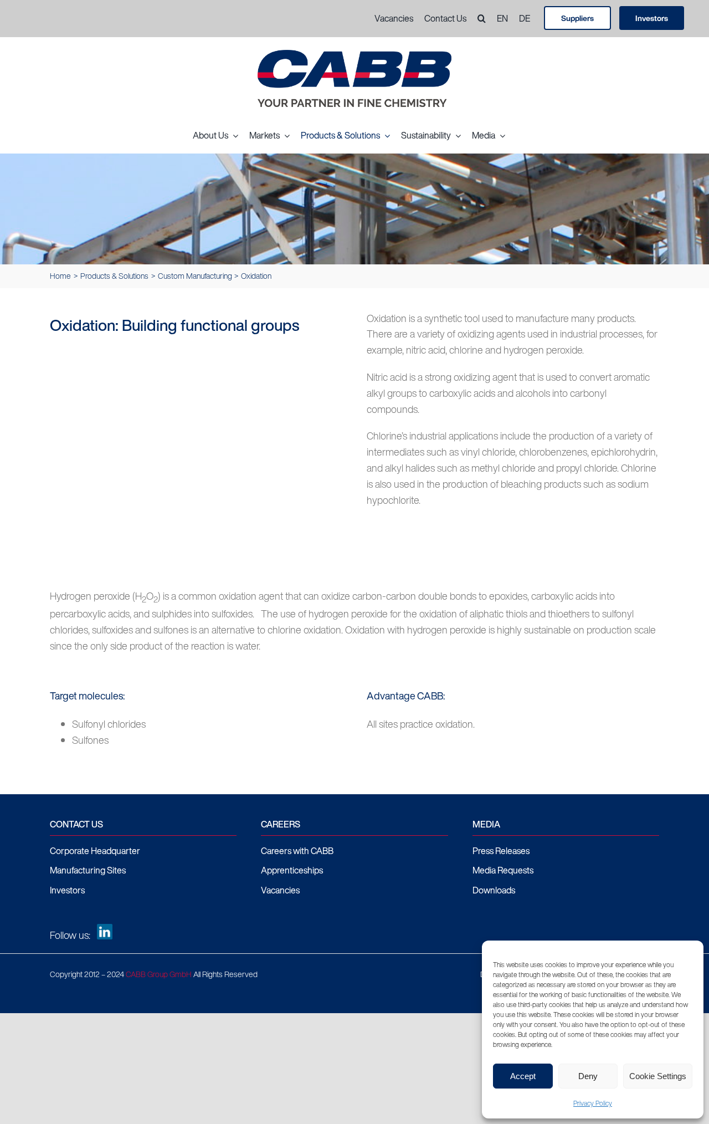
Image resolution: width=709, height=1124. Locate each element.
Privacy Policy (592, 1103)
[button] (476, 19)
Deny (588, 1076)
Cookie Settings (657, 1076)
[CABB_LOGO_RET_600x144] (354, 55)
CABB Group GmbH (159, 974)
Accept (523, 1076)
